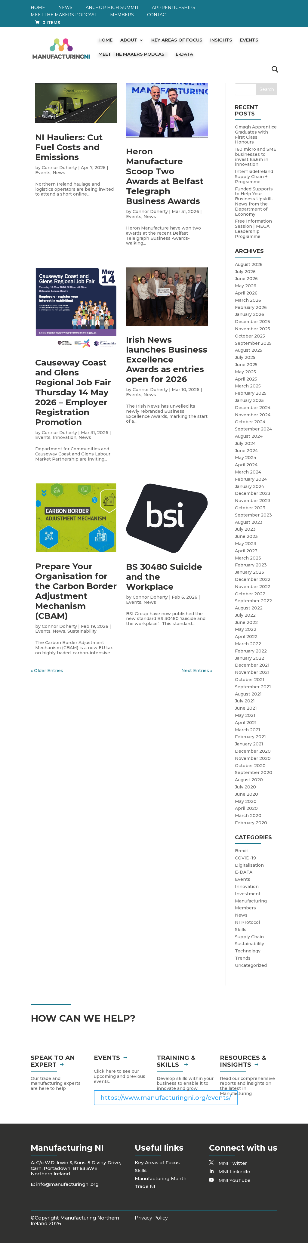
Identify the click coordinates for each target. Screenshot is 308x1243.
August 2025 (248, 350)
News (65, 7)
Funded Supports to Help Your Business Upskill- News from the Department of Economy (254, 201)
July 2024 (245, 443)
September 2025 (253, 343)
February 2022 (251, 651)
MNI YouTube (234, 1180)
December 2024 (252, 407)
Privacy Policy (151, 1218)
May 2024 (245, 457)
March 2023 (248, 558)
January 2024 (249, 486)
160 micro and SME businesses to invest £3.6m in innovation (255, 157)
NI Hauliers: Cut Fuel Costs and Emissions (69, 147)
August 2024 (249, 436)
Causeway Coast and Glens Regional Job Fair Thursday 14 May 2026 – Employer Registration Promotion (73, 392)
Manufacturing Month (160, 1178)
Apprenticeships (173, 7)
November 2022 (252, 586)
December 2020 (253, 751)
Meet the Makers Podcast (64, 15)
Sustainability (82, 631)
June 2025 (246, 364)
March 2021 (247, 730)
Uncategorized (251, 965)
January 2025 (249, 400)
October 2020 (250, 765)
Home (38, 7)
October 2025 (250, 336)
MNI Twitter (232, 1163)
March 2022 (248, 643)
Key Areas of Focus (176, 40)
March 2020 (248, 815)
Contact (157, 15)
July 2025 (245, 357)
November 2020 (253, 758)
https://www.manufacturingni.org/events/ (165, 1097)
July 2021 (245, 701)
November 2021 (252, 672)
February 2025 (250, 393)
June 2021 (246, 708)
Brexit (241, 850)
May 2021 (245, 715)
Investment (247, 893)
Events (249, 40)
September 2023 (253, 515)
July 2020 (245, 787)
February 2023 (251, 565)
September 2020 (253, 772)
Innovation (64, 437)
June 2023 (246, 536)
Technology (247, 951)
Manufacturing (251, 901)
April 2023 (246, 551)
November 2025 (252, 329)
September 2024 (253, 429)
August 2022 (249, 608)
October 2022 (250, 594)
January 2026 (249, 314)
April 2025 (246, 379)
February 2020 (251, 822)
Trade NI (145, 1186)
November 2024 (252, 415)
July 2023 (245, 529)
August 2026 (249, 264)
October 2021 (249, 679)
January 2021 (249, 744)
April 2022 (246, 636)
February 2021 (250, 736)
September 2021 (253, 686)
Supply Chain (249, 936)
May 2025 (245, 372)
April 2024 (246, 464)
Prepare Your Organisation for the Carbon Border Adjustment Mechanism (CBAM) (76, 591)
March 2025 (248, 386)
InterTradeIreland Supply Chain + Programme (254, 176)
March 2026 (248, 300)
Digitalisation (249, 865)
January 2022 (249, 658)
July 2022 (245, 615)
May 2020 (246, 801)
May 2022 (245, 629)
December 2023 (252, 493)
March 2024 (248, 472)
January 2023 (249, 572)
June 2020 (246, 794)
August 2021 (248, 694)
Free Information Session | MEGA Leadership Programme (253, 228)
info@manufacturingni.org (67, 1184)
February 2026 (251, 307)
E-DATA (184, 54)
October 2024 (250, 421)
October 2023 (250, 507)
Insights (221, 40)
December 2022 (252, 579)
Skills (240, 929)
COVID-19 (245, 858)
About (128, 40)
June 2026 (246, 278)
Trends (243, 958)
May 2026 (245, 285)
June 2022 (246, 622)
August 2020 (249, 779)
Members (122, 15)
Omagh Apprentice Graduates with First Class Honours (256, 134)
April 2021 (246, 722)
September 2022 (253, 600)
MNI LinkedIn (234, 1171)
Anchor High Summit (112, 7)
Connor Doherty (59, 167)
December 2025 (252, 321)
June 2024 (246, 450)
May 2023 (245, 543)
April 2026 (246, 293)
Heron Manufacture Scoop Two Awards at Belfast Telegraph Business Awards (165, 176)
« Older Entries (47, 670)
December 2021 (252, 665)
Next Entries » (196, 670)
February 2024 (251, 479)
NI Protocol (247, 922)
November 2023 (252, 500)
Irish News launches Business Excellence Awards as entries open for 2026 (166, 359)
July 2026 (245, 271)
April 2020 (246, 808)
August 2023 (249, 522)
